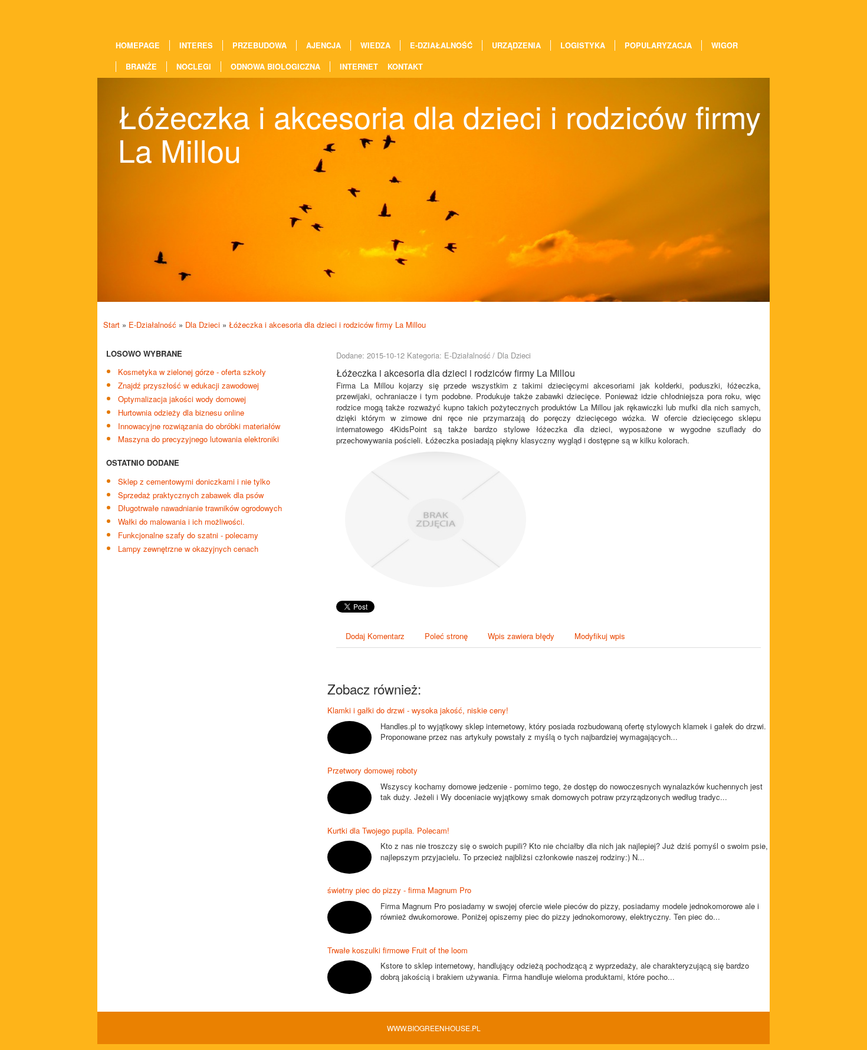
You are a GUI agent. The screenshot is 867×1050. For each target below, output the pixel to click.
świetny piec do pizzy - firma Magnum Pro (399, 890)
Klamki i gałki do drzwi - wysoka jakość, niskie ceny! (417, 710)
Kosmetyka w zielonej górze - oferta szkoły (192, 371)
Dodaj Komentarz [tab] (375, 635)
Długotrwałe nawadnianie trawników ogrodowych (200, 508)
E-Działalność (152, 324)
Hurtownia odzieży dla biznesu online (181, 412)
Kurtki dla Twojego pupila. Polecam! (388, 830)
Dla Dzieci (202, 324)
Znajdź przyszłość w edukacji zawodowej (188, 385)
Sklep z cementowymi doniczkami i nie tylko (194, 481)
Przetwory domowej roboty (372, 770)
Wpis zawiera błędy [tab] (521, 635)
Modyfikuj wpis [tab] (599, 635)
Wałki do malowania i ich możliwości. (181, 521)
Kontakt (405, 66)
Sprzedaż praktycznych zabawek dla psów (191, 495)
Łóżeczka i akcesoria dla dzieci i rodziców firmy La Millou (327, 324)
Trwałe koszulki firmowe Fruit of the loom (397, 950)
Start (111, 324)
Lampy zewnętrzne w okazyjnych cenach (188, 548)
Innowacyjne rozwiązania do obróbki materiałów (199, 426)
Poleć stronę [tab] (446, 635)
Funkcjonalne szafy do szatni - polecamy (188, 535)
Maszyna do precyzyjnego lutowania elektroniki (198, 439)
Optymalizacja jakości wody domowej (182, 398)
